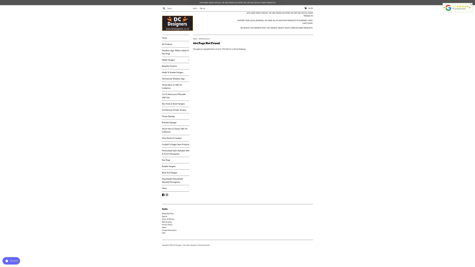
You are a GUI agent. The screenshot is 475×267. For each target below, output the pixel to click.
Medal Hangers (175, 59)
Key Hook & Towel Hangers (173, 103)
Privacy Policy (167, 224)
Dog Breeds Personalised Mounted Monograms (172, 180)
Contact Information (169, 230)
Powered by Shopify (203, 245)
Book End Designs (169, 172)
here (227, 49)
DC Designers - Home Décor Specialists (185, 245)
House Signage (168, 116)
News (164, 188)
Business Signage (169, 122)
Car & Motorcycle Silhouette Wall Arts (174, 96)
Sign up (202, 8)
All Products (167, 44)
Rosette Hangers (168, 166)
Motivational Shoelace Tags (173, 78)
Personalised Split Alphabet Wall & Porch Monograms (175, 152)
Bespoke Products (169, 66)
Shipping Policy (168, 213)
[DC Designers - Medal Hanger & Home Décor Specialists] (448, 11)
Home (164, 37)
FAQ (163, 233)
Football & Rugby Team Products (175, 144)
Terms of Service (168, 219)
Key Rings (166, 160)
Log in (195, 8)
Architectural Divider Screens (174, 110)
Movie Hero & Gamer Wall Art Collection (174, 130)
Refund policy (167, 222)
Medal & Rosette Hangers (172, 72)
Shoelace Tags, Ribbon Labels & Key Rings (175, 52)
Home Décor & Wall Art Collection (172, 86)
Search (164, 216)
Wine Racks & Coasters (171, 138)
